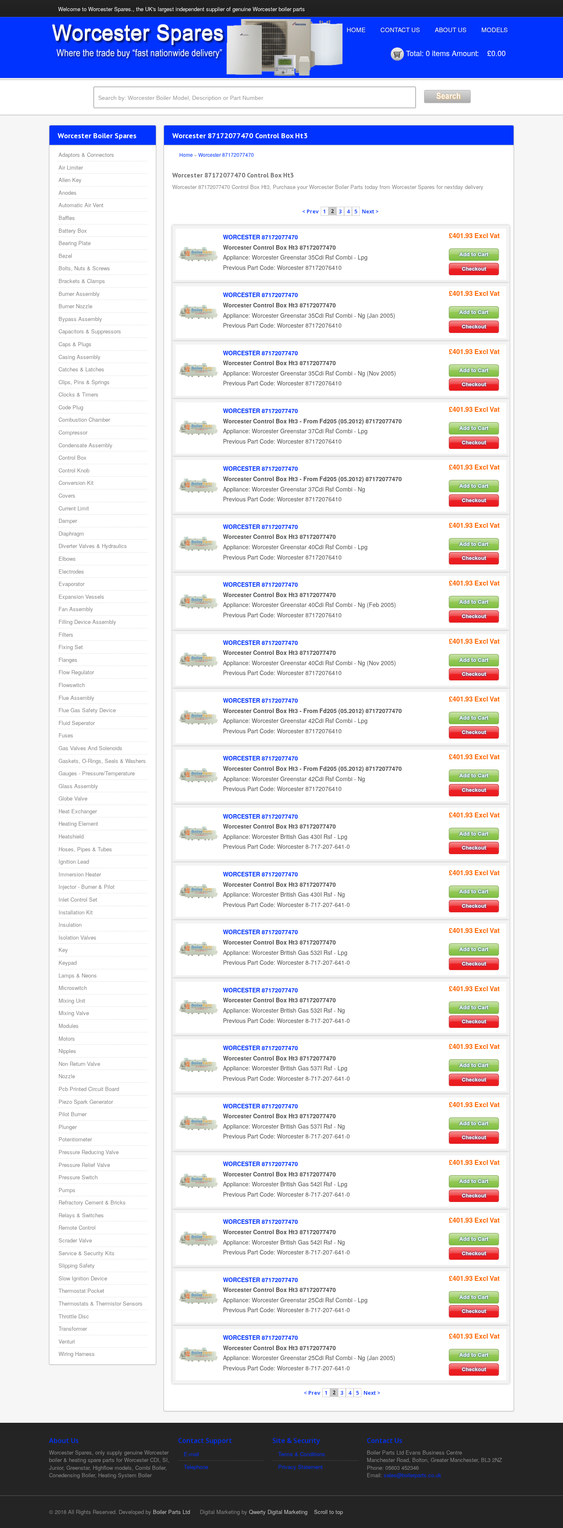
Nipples (67, 1051)
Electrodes (71, 571)
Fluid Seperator (77, 723)
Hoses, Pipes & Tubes (85, 849)
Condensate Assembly (86, 445)
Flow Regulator (76, 672)
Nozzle (67, 1076)
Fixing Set (71, 647)
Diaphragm (71, 533)
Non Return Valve (79, 1063)
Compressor (73, 432)
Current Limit (74, 508)
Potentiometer (75, 1139)
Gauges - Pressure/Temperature (97, 773)
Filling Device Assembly (87, 622)
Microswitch (73, 988)
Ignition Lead (74, 861)
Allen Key (70, 180)
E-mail (191, 1454)
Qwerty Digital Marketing (278, 1512)
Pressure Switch (78, 1177)
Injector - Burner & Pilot (87, 886)
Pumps (67, 1190)
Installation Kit (76, 912)
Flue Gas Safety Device (87, 710)
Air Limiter (71, 167)
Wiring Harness (77, 1354)
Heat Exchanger (78, 811)
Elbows (67, 558)
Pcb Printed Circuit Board (89, 1089)
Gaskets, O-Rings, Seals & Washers (102, 761)
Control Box (73, 457)
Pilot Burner (73, 1114)
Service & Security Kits (87, 1253)
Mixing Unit (72, 1000)
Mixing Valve (74, 1013)
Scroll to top (328, 1512)
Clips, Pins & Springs (84, 382)
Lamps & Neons (78, 975)
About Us (451, 29)
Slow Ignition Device (83, 1278)
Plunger (68, 1127)
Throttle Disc (74, 1316)
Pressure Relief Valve (84, 1165)
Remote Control (77, 1227)
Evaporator (71, 584)
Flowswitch (72, 685)
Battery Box (73, 230)
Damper (68, 520)
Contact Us (400, 29)
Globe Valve (73, 798)
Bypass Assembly (80, 319)
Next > (370, 211)
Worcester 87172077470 (226, 154)
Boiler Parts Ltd (171, 1512)
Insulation (70, 924)
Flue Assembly (76, 697)
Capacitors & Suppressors (90, 331)
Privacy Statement (300, 1467)
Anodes (68, 192)
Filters (66, 634)
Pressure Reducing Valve (89, 1152)
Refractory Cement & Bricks (92, 1202)
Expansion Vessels (81, 596)
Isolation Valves (77, 937)
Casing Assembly (80, 357)
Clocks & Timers (79, 394)
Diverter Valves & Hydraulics (93, 546)
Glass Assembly (78, 786)
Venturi (67, 1341)
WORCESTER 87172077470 (260, 237)
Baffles (67, 218)
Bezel (65, 256)
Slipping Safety (77, 1265)
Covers (67, 495)
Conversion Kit (76, 483)
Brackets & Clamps (82, 281)
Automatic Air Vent (81, 205)
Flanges (68, 660)
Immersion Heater (80, 874)
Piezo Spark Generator (86, 1101)
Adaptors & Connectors (86, 154)
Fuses (66, 735)
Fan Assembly (76, 609)
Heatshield (71, 836)
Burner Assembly (79, 294)
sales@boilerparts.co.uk (412, 1475)
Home (356, 29)
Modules (69, 1026)
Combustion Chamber (84, 419)
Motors (67, 1038)
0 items (438, 52)
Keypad (68, 962)
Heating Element (78, 823)
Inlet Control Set (78, 899)
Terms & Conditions (301, 1454)
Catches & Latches (81, 369)
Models (494, 29)
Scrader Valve (75, 1240)
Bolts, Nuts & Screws (84, 268)
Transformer (73, 1328)
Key (63, 950)
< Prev (310, 211)
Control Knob (74, 470)
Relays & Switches (81, 1215)
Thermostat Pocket (81, 1290)
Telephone (196, 1467)
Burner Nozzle (75, 306)
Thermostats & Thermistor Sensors (101, 1303)
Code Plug (71, 407)
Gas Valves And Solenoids (90, 748)
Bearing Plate (75, 243)
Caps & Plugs (75, 344)
